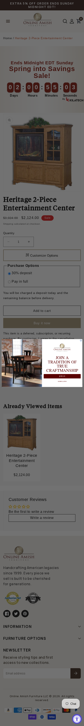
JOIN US (62, 376)
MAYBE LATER (62, 381)
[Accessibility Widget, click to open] (77, 719)
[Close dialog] (81, 340)
